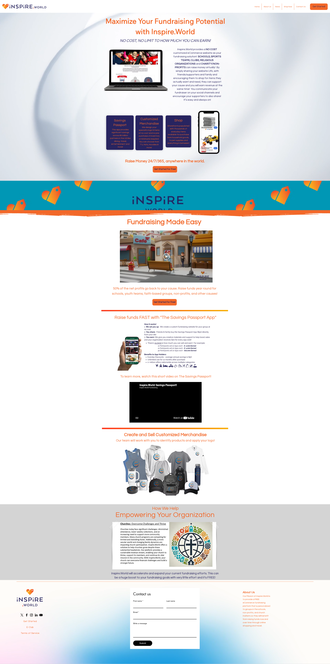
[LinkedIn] (36, 615)
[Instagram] (31, 615)
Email (136, 612)
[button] (164, 545)
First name (138, 601)
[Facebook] (27, 615)
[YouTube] (41, 615)
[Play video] (166, 256)
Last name (170, 601)
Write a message (140, 623)
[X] (22, 615)
